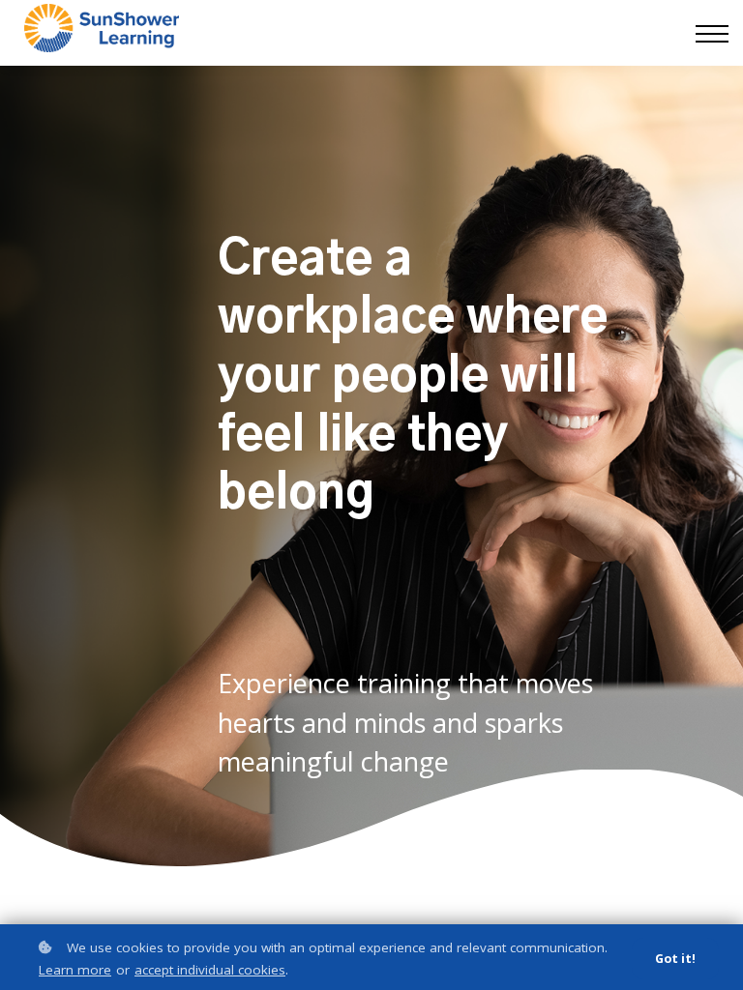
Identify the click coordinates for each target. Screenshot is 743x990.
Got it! (675, 958)
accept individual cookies (209, 969)
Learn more (75, 969)
